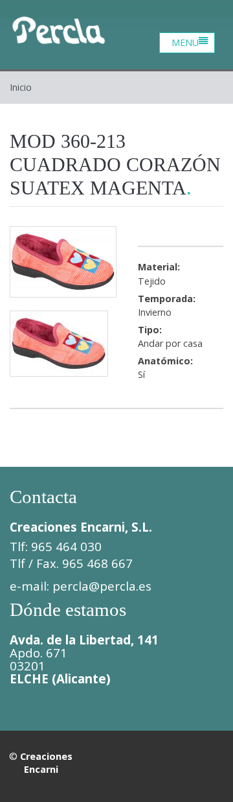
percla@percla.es (101, 586)
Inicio (21, 87)
